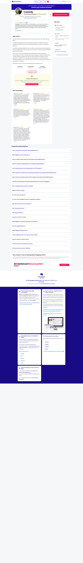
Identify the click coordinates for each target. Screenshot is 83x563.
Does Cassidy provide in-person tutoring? (22, 186)
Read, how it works (61, 39)
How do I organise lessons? (19, 226)
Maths (56, 297)
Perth (22, 356)
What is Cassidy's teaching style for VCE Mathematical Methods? (28, 163)
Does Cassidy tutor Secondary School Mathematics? (25, 150)
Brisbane (22, 358)
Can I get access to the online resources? (22, 243)
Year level (36, 1)
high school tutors (34, 339)
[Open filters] (48, 1)
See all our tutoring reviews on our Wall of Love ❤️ (54, 351)
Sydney (22, 362)
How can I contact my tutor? (19, 217)
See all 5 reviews (18, 30)
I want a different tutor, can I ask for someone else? (25, 235)
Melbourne (23, 360)
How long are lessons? (17, 212)
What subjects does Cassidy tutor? (21, 155)
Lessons (45, 1)
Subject (41, 1)
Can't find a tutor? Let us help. (63, 54)
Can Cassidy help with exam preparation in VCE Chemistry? (27, 168)
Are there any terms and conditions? (21, 248)
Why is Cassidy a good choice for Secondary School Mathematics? (28, 159)
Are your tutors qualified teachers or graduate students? (26, 199)
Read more (46, 122)
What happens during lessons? (20, 230)
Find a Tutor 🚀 (64, 264)
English (53, 297)
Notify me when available (61, 14)
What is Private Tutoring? (18, 190)
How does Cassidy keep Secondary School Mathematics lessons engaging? (30, 181)
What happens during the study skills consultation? (25, 221)
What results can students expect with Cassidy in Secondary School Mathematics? (32, 177)
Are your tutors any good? (18, 195)
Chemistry (61, 297)
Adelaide (22, 353)
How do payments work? (18, 208)
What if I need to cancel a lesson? (20, 239)
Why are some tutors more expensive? (21, 203)
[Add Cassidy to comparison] (50, 14)
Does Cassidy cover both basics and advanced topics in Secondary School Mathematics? (34, 172)
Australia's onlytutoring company (64, 1)
